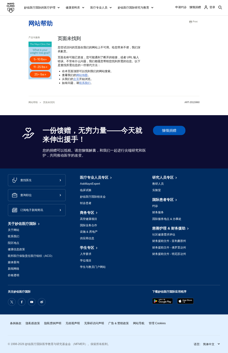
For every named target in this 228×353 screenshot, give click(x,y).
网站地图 (82, 75)
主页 (76, 79)
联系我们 (84, 82)
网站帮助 (40, 23)
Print (195, 21)
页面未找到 (49, 102)
